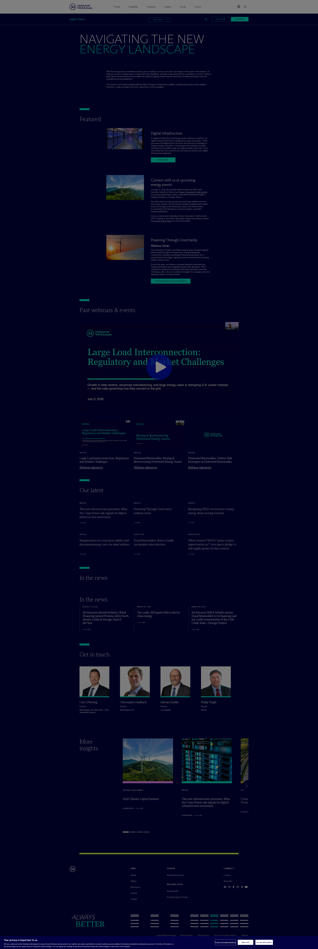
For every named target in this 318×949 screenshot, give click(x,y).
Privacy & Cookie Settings (225, 942)
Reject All (245, 942)
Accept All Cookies (264, 942)
